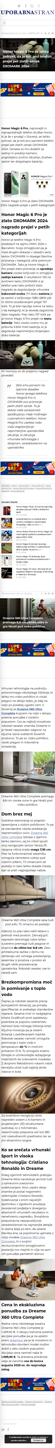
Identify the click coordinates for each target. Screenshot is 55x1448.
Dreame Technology (34, 1401)
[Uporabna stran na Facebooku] (26, 6)
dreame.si (16, 1340)
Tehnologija (8, 33)
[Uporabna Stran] (27, 12)
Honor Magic (24, 485)
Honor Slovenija (17, 491)
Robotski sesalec (28, 1404)
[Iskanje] (38, 6)
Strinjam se (38, 1440)
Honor (14, 485)
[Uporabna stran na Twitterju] (19, 6)
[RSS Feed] (32, 6)
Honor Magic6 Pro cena (23, 488)
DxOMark (5, 485)
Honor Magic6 (37, 485)
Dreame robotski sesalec (12, 1401)
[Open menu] (4, 23)
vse (18, 593)
